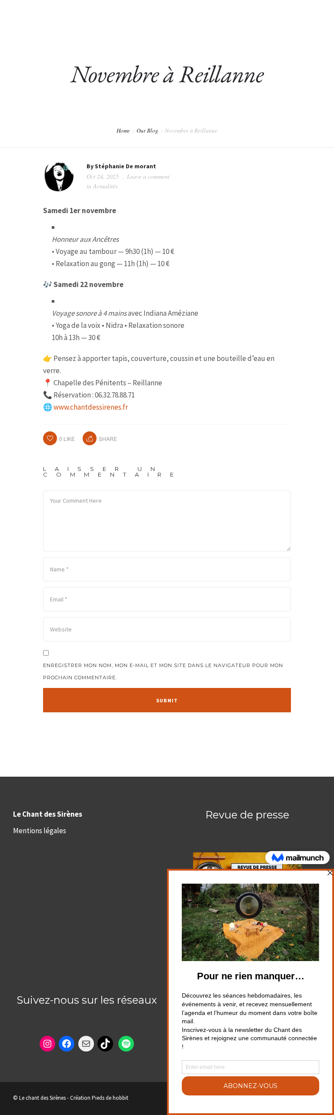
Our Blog (147, 130)
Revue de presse (247, 814)
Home (123, 130)
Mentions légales (39, 830)
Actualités (105, 186)
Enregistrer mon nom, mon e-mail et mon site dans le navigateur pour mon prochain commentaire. (163, 671)
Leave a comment (148, 176)
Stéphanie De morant (125, 166)
